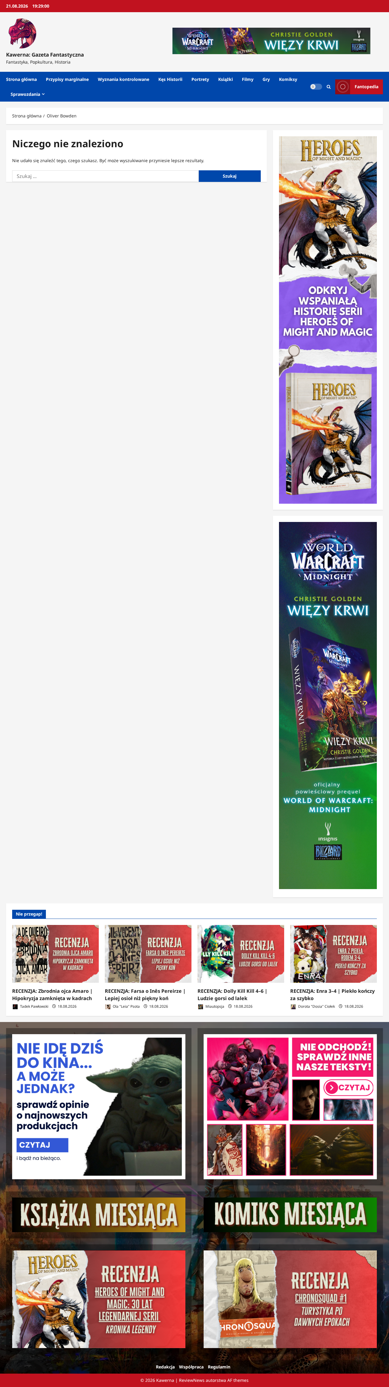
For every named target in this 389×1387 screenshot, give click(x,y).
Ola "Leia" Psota (126, 1006)
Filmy (247, 79)
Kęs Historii (170, 79)
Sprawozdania (25, 94)
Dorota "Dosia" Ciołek (316, 1006)
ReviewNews (192, 1380)
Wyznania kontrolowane (123, 79)
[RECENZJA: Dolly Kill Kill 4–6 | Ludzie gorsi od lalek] (241, 954)
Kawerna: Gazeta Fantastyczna (45, 54)
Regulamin (219, 1367)
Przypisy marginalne (67, 79)
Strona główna (21, 79)
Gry (266, 79)
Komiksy (288, 79)
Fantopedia (366, 86)
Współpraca (191, 1367)
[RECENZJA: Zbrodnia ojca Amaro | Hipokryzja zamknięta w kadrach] (55, 954)
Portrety (200, 79)
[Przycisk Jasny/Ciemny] (316, 87)
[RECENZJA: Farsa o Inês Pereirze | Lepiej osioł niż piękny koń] (148, 954)
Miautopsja (214, 1006)
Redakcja (165, 1367)
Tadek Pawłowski (33, 1006)
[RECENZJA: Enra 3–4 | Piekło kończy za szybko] (333, 954)
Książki (225, 79)
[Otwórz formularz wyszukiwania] (329, 87)
